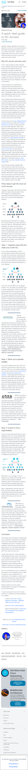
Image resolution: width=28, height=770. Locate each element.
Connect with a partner (8, 723)
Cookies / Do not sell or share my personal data (11, 743)
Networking (10, 6)
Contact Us (5, 717)
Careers (5, 720)
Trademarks (6, 749)
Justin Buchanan (6, 41)
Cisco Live (19, 656)
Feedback (5, 732)
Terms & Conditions (7, 737)
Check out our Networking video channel (17, 683)
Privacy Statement (13, 763)
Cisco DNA (7, 653)
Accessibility (6, 747)
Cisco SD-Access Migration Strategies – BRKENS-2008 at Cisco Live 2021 (14, 600)
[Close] (26, 757)
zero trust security (6, 149)
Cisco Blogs (10, 2)
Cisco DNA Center (16, 653)
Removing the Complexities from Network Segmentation (15, 610)
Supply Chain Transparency (9, 752)
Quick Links (6, 711)
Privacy (5, 740)
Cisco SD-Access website (16, 605)
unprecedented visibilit (16, 137)
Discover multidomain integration (18, 703)
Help (4, 734)
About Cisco (6, 715)
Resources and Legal (9, 728)
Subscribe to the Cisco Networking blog (14, 624)
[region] (14, 762)
